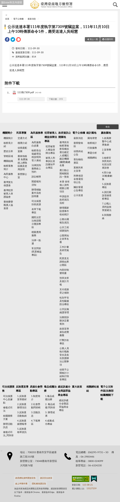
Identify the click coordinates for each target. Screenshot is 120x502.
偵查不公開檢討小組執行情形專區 (64, 375)
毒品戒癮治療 (50, 388)
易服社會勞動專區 (36, 388)
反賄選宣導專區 (22, 388)
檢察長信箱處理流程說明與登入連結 (36, 155)
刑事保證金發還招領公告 (78, 179)
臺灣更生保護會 (8, 184)
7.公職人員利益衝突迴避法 (106, 207)
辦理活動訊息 (7, 426)
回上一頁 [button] (94, 39)
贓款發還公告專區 (78, 189)
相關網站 (92, 158)
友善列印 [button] (109, 39)
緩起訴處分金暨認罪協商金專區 (63, 405)
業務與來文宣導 (78, 169)
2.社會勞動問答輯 (35, 406)
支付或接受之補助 (64, 291)
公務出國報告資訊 (64, 221)
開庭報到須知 (36, 183)
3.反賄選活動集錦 (22, 414)
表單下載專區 (36, 211)
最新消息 (32, 19)
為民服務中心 (8, 176)
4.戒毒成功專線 (49, 422)
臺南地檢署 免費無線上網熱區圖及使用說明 (23, 163)
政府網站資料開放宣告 (25, 478)
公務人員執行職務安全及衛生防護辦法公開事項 (64, 356)
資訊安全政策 (46, 478)
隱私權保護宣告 (39, 484)
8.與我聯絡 (106, 217)
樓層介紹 (22, 143)
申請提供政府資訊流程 (64, 199)
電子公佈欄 (18, 19)
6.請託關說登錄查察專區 (106, 195)
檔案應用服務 (36, 234)
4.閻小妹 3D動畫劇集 (107, 176)
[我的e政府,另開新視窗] (94, 479)
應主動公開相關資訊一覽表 (64, 173)
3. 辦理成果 (50, 414)
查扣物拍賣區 (78, 161)
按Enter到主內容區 (11, 2)
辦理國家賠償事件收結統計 (64, 211)
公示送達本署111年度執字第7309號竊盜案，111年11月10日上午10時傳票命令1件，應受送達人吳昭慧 (59, 29)
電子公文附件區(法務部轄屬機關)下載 (107, 392)
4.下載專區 (35, 422)
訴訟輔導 (36, 177)
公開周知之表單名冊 (64, 238)
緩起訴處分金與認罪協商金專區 (64, 390)
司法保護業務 (8, 388)
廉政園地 (106, 133)
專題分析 (92, 153)
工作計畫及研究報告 (64, 250)
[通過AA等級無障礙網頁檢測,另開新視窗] (80, 479)
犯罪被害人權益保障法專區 (51, 137)
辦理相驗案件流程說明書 (36, 193)
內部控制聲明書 (64, 271)
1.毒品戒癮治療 (49, 398)
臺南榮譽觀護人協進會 (8, 205)
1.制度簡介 (35, 398)
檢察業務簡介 (8, 167)
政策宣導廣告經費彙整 (64, 332)
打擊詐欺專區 (64, 342)
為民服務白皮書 (36, 144)
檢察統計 (92, 143)
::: (6, 15)
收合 (108, 127)
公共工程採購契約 (64, 229)
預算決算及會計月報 (64, 281)
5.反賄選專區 (106, 186)
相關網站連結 (92, 388)
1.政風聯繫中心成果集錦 (106, 141)
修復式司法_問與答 (8, 434)
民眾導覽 (21, 133)
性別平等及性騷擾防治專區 (64, 301)
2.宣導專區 (106, 151)
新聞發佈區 (78, 145)
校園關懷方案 (7, 417)
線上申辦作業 (21, 484)
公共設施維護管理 (64, 311)
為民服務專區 (36, 135)
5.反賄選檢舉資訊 (22, 430)
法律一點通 (36, 242)
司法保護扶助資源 (36, 203)
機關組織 (8, 161)
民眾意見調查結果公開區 (64, 261)
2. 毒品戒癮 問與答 (50, 406)
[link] (7, 40)
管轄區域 (8, 156)
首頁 (7, 19)
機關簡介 (7, 133)
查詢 (115, 4)
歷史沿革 (8, 151)
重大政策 (77, 386)
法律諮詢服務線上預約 (36, 168)
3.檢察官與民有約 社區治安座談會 (106, 163)
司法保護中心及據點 (7, 399)
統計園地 (91, 133)
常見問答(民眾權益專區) (37, 251)
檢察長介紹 (8, 145)
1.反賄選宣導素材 (22, 398)
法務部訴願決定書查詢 (64, 320)
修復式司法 (7, 409)
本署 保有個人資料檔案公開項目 (65, 187)
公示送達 (78, 195)
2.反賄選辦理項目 (22, 406)
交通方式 (22, 138)
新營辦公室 (22, 176)
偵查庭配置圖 (22, 149)
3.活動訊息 (35, 414)
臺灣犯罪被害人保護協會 (8, 193)
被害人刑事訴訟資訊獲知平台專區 (50, 163)
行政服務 (92, 148)
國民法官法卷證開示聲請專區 (36, 222)
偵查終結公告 (78, 153)
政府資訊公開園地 (64, 135)
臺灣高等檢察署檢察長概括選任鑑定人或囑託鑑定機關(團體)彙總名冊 (65, 154)
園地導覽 (92, 138)
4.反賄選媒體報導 (22, 422)
